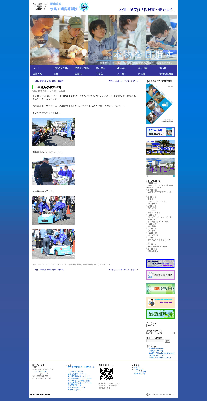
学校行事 (142, 68)
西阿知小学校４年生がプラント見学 (123, 81)
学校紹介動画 (166, 73)
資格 (56, 73)
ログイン (137, 367)
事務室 (99, 73)
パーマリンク (105, 264)
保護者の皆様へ (62, 68)
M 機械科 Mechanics (156, 348)
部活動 (162, 68)
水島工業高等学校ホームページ (79, 383)
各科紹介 (121, 68)
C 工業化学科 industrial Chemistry (161, 353)
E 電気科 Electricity (156, 351)
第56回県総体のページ (76, 387)
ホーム (36, 68)
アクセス (121, 73)
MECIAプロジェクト (49, 264)
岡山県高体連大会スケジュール (79, 378)
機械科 (79, 264)
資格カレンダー (74, 390)
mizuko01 (61, 91)
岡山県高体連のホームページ (79, 376)
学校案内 (100, 68)
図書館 (78, 73)
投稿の (138, 369)
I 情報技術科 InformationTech (160, 358)
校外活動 (72, 264)
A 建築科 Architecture (157, 355)
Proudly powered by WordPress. (161, 394)
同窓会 (141, 73)
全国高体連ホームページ (77, 374)
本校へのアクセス (41, 372)
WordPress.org (139, 374)
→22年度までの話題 (75, 372)
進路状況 (37, 73)
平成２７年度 (63, 264)
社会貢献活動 (88, 264)
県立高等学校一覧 (74, 385)
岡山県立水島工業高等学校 (40, 394)
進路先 (96, 264)
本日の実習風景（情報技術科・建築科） (48, 81)
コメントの (140, 372)
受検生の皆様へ (83, 68)
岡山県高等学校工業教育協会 (79, 381)
